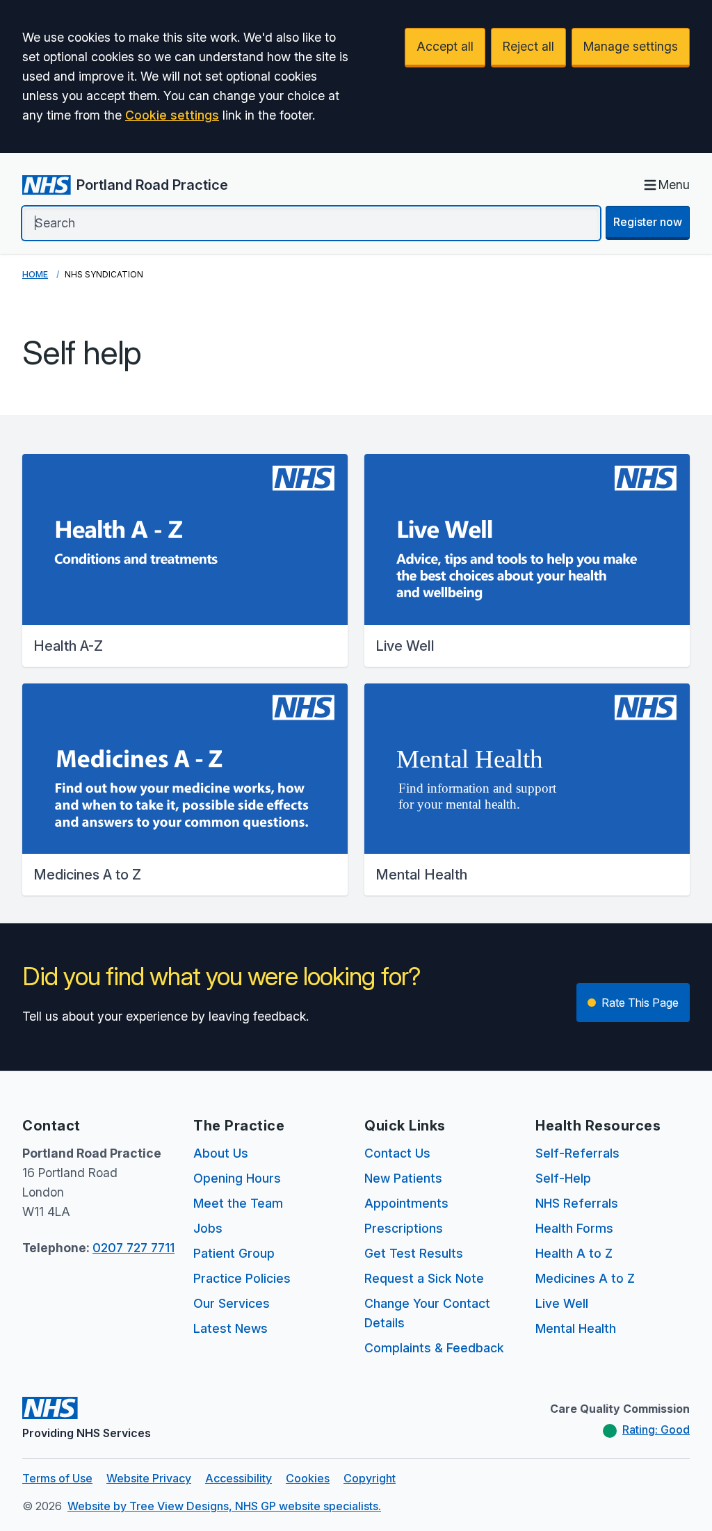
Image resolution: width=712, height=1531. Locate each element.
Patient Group (234, 1253)
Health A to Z (574, 1253)
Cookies (308, 1478)
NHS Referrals (576, 1203)
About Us (220, 1153)
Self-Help (563, 1178)
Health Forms (574, 1228)
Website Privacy (148, 1478)
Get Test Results (413, 1253)
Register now (647, 222)
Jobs (207, 1228)
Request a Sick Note (424, 1278)
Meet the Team (238, 1203)
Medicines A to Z (585, 1278)
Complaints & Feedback (434, 1347)
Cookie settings (172, 115)
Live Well (561, 1303)
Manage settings (630, 46)
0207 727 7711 (133, 1247)
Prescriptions (403, 1228)
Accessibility (238, 1478)
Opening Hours (237, 1178)
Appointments (406, 1203)
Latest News (230, 1328)
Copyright (369, 1478)
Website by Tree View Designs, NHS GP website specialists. (224, 1506)
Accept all (445, 46)
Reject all (528, 46)
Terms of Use (57, 1478)
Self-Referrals (577, 1153)
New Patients (403, 1178)
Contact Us (397, 1153)
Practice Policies (242, 1278)
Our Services (231, 1303)
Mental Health (575, 1328)
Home (35, 274)
